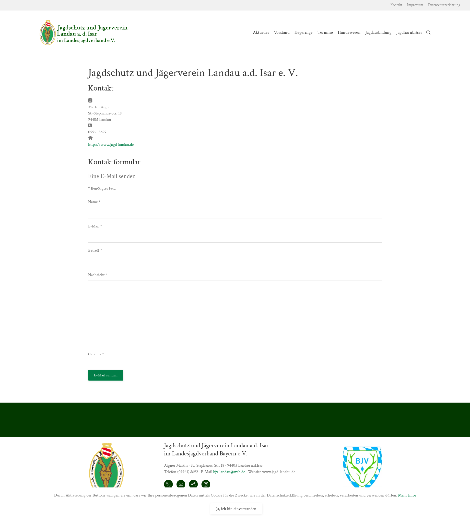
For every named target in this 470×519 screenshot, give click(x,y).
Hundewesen (349, 32)
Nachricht (97, 275)
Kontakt (396, 5)
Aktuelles (261, 32)
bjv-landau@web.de (229, 471)
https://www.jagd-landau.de (111, 144)
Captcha (96, 354)
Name (94, 201)
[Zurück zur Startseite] (83, 32)
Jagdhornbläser (409, 32)
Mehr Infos (407, 495)
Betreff (95, 250)
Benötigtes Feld (102, 188)
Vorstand (282, 32)
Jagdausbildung (378, 32)
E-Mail (95, 226)
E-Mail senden (106, 375)
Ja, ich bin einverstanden (236, 508)
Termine (325, 32)
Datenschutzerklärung (444, 5)
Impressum (415, 5)
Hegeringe (303, 32)
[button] (428, 32)
